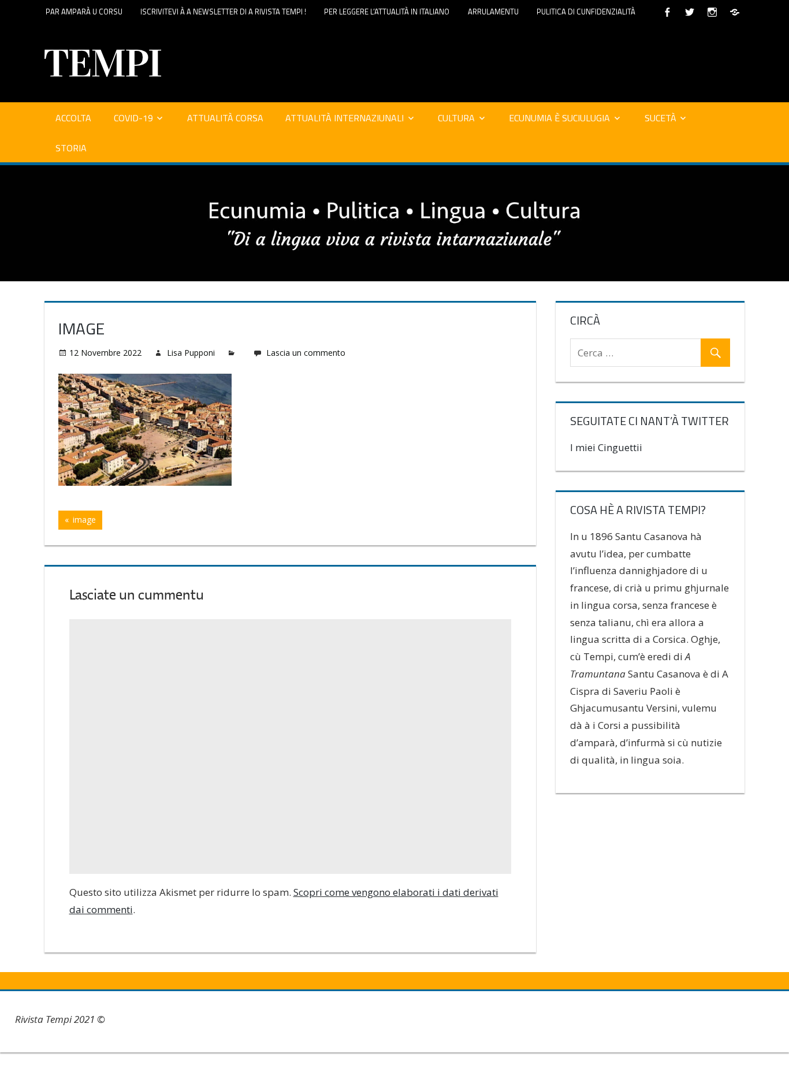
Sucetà (660, 118)
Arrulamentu (493, 11)
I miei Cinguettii (606, 447)
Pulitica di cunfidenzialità (586, 11)
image (86, 521)
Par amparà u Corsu (84, 11)
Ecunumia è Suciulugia (559, 118)
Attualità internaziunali (344, 118)
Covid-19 (133, 118)
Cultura (456, 118)
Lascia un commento (305, 352)
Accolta (73, 118)
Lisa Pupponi (191, 352)
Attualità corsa (225, 118)
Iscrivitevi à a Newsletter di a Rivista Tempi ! (223, 11)
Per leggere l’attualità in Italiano (386, 11)
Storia (71, 148)
